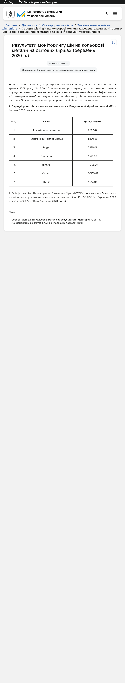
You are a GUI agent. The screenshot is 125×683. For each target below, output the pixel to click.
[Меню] (115, 13)
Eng (11, 2)
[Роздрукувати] (113, 42)
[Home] (53, 14)
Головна (11, 25)
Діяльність (29, 25)
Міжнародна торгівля (57, 25)
